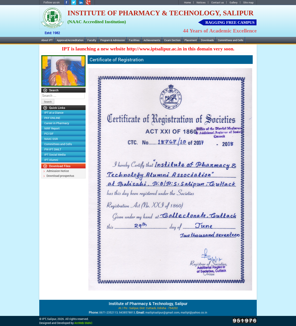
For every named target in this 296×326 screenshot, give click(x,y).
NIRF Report (52, 128)
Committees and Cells (230, 40)
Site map (248, 2)
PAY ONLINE (52, 118)
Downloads (207, 40)
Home (187, 2)
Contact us (217, 2)
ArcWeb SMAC (83, 323)
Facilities (134, 40)
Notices (201, 2)
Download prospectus (60, 176)
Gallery (234, 2)
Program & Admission (112, 40)
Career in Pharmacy (56, 123)
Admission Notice (58, 171)
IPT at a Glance (53, 113)
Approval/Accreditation (70, 40)
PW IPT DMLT (52, 149)
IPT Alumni (47, 46)
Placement (190, 40)
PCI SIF (49, 133)
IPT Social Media (55, 154)
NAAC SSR (51, 139)
